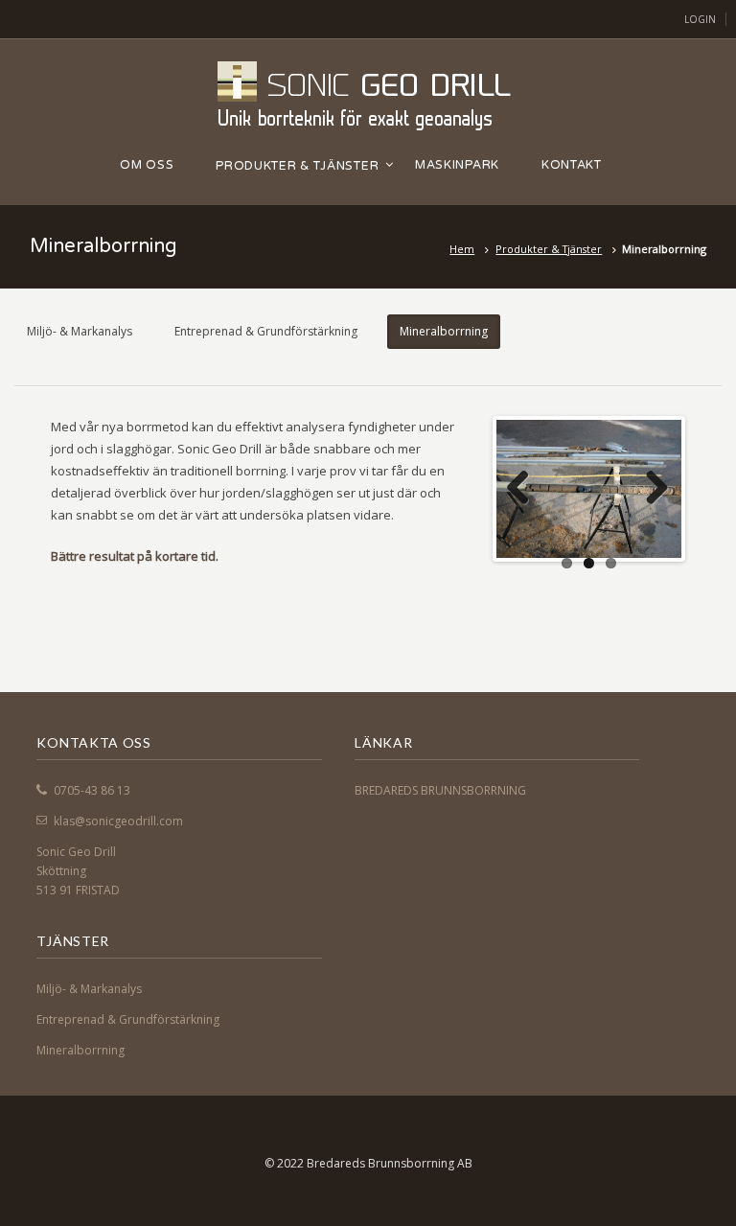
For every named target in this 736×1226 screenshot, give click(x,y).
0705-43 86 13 (92, 790)
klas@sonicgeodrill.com (118, 821)
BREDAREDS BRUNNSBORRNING (440, 790)
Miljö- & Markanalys (79, 331)
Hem (461, 249)
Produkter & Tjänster (548, 249)
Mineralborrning (444, 331)
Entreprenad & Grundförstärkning (265, 331)
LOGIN (700, 19)
